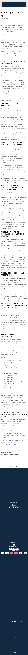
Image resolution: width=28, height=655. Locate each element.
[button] (3, 4)
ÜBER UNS (14, 621)
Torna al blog (15, 467)
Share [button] (4, 22)
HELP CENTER (14, 652)
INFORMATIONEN (14, 637)
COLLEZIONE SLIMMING (11, 444)
